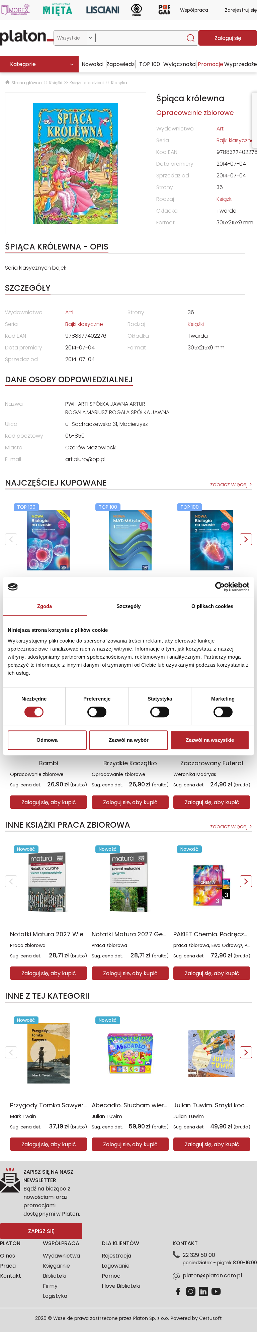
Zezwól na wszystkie (210, 740)
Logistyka (55, 1296)
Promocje (210, 64)
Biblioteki (54, 1276)
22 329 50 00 (199, 1255)
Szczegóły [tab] (128, 606)
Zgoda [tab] (44, 606)
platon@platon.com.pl (212, 1275)
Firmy (50, 1286)
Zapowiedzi (121, 64)
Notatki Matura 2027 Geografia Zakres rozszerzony (168, 934)
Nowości (92, 64)
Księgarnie (56, 1266)
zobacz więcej (229, 484)
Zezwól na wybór (129, 740)
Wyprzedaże (240, 64)
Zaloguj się (228, 38)
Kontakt (10, 1276)
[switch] (96, 712)
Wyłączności (179, 64)
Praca (8, 1266)
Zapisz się (41, 1231)
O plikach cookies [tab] (212, 606)
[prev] (11, 539)
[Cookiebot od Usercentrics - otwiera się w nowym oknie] (220, 587)
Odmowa (47, 740)
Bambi (48, 763)
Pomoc (111, 1276)
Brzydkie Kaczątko (130, 763)
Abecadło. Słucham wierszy (133, 1105)
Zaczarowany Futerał (211, 763)
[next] (246, 539)
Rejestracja (116, 1256)
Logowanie (116, 1266)
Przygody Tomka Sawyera (49, 1105)
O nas (7, 1256)
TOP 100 (149, 64)
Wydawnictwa (61, 1256)
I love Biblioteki (121, 1286)
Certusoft (210, 1318)
